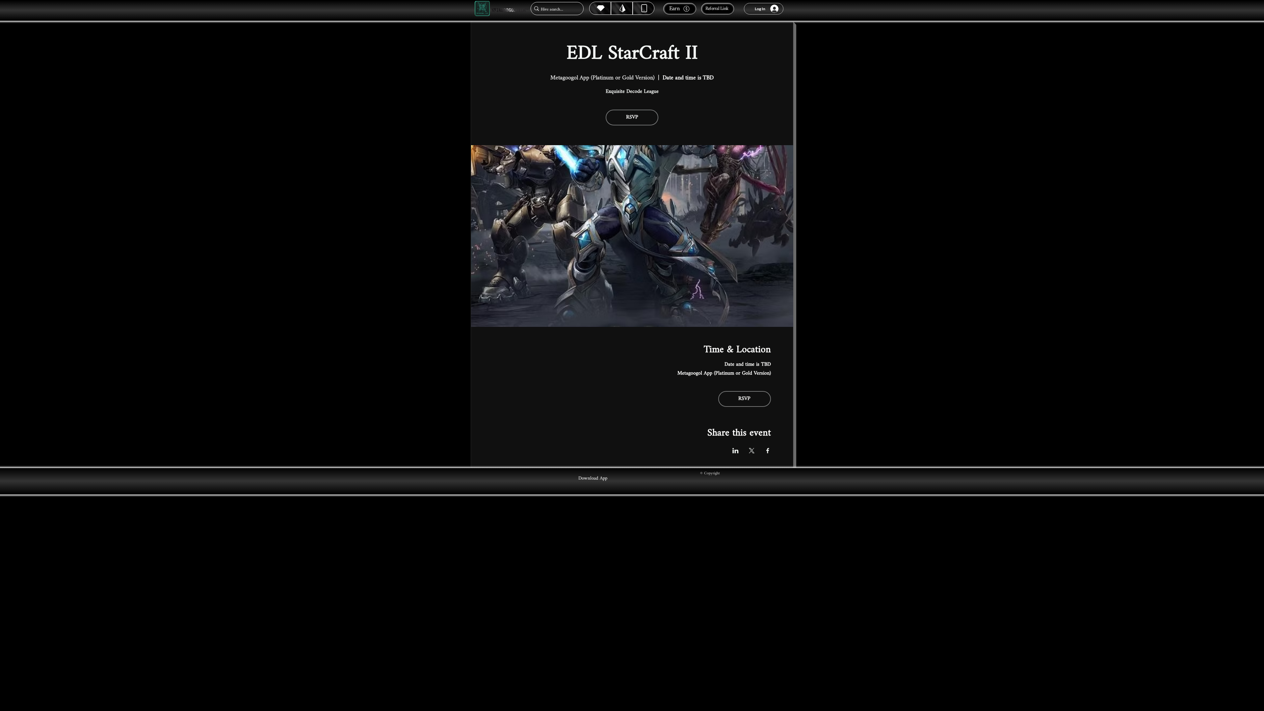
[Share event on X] (752, 450)
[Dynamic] (643, 8)
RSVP (632, 117)
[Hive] (600, 8)
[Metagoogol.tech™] (482, 8)
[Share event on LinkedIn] (735, 450)
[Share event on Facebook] (768, 450)
